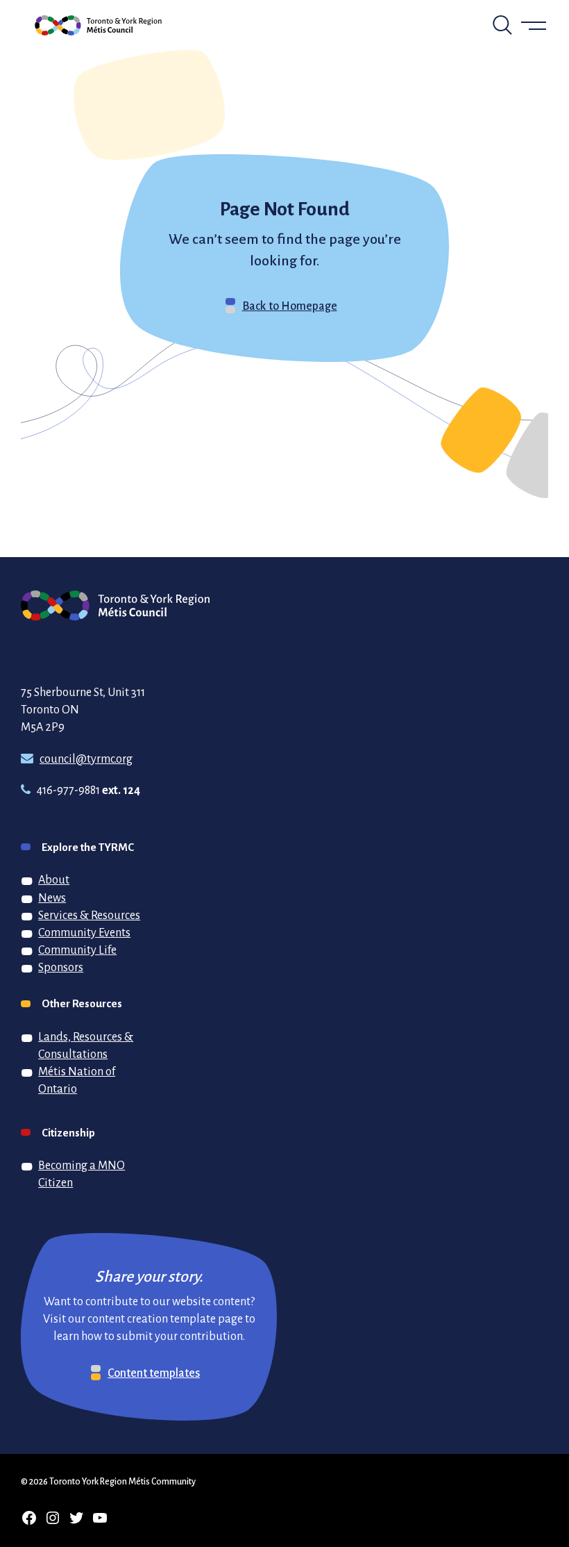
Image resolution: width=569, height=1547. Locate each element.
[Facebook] (29, 1517)
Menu (534, 25)
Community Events (84, 932)
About (53, 879)
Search (502, 25)
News (52, 897)
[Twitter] (76, 1517)
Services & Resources (89, 915)
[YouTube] (100, 1517)
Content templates (154, 1372)
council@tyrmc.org (86, 758)
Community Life (77, 949)
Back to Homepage (289, 305)
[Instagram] (52, 1517)
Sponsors (60, 967)
